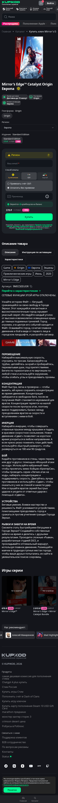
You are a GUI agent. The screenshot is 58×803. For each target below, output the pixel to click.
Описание (10, 252)
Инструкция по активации (36, 252)
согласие (45, 226)
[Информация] (47, 196)
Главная (6, 31)
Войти (50, 3)
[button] (18, 88)
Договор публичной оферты (24, 226)
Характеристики (14, 259)
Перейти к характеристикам (20, 290)
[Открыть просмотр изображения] (29, 58)
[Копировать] (31, 286)
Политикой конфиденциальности (29, 229)
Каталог (20, 31)
